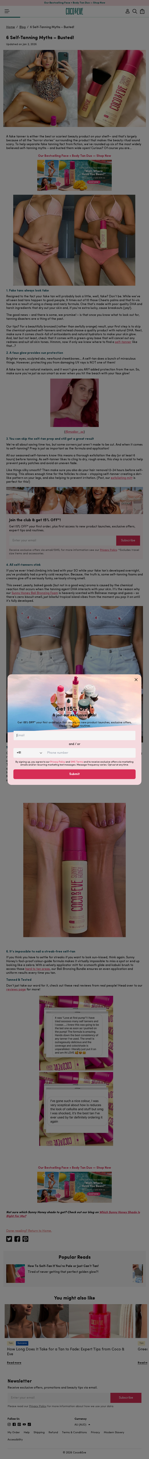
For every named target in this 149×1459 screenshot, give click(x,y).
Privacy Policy (57, 762)
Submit (74, 774)
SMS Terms (77, 762)
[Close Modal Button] (136, 678)
